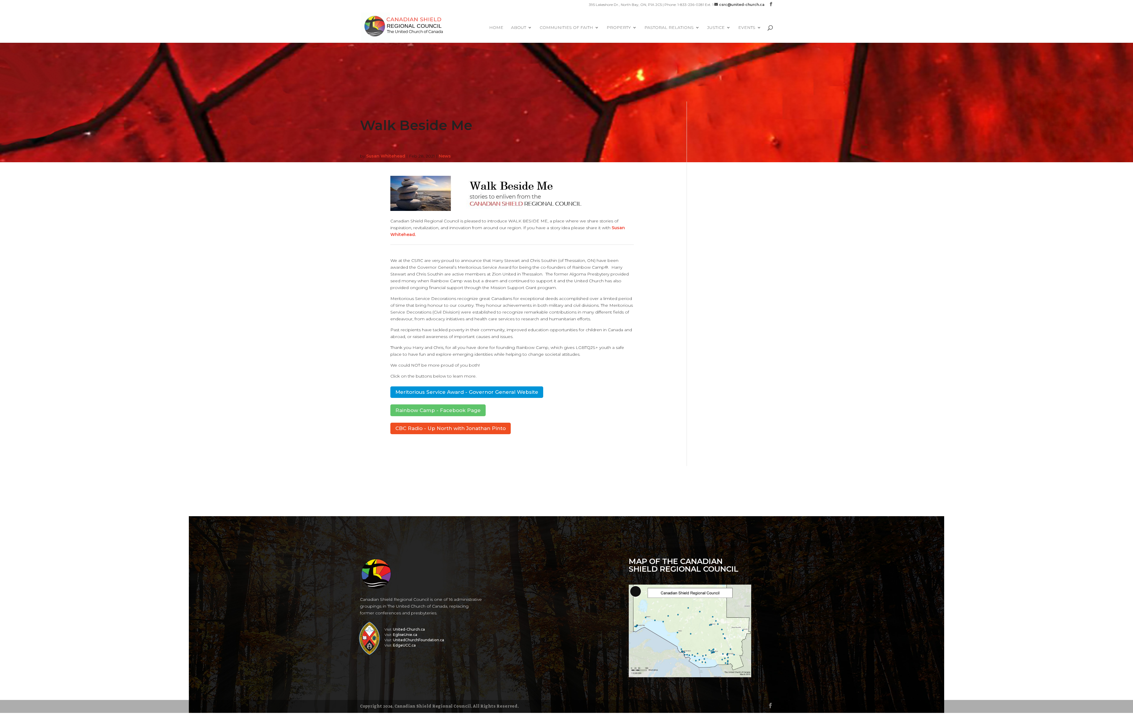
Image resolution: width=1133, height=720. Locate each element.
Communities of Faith (566, 27)
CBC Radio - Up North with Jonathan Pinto (450, 428)
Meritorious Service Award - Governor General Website (466, 392)
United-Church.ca (409, 629)
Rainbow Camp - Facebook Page (438, 410)
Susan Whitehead (385, 156)
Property (619, 27)
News (445, 156)
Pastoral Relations (669, 27)
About (518, 27)
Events (746, 27)
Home (496, 27)
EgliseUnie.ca (405, 634)
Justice (716, 27)
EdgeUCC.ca (404, 645)
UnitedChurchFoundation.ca (418, 640)
